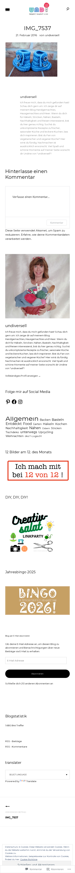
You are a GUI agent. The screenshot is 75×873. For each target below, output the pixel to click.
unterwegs (28, 432)
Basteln (58, 420)
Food (27, 423)
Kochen (61, 424)
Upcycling (45, 432)
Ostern (46, 428)
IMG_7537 (15, 815)
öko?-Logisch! (33, 436)
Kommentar (56, 222)
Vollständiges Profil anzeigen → (23, 375)
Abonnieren (37, 674)
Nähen (35, 428)
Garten (37, 424)
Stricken (56, 428)
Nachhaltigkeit (17, 428)
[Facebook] (14, 402)
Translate (31, 781)
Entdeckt (14, 423)
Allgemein (22, 418)
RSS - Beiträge (13, 741)
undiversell (52, 35)
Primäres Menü (7, 9)
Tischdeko (12, 432)
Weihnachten (15, 436)
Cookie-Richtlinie (28, 859)
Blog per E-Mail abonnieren (17, 636)
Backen (45, 419)
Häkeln (48, 424)
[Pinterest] (8, 402)
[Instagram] (20, 402)
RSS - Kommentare (16, 746)
